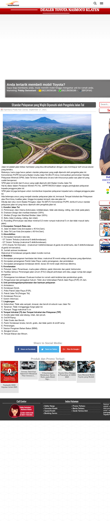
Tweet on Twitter (51, 349)
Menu (101, 1)
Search (95, 1)
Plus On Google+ (73, 349)
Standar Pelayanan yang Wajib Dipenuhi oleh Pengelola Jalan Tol (48, 105)
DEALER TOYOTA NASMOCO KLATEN (69, 10)
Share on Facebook (28, 349)
